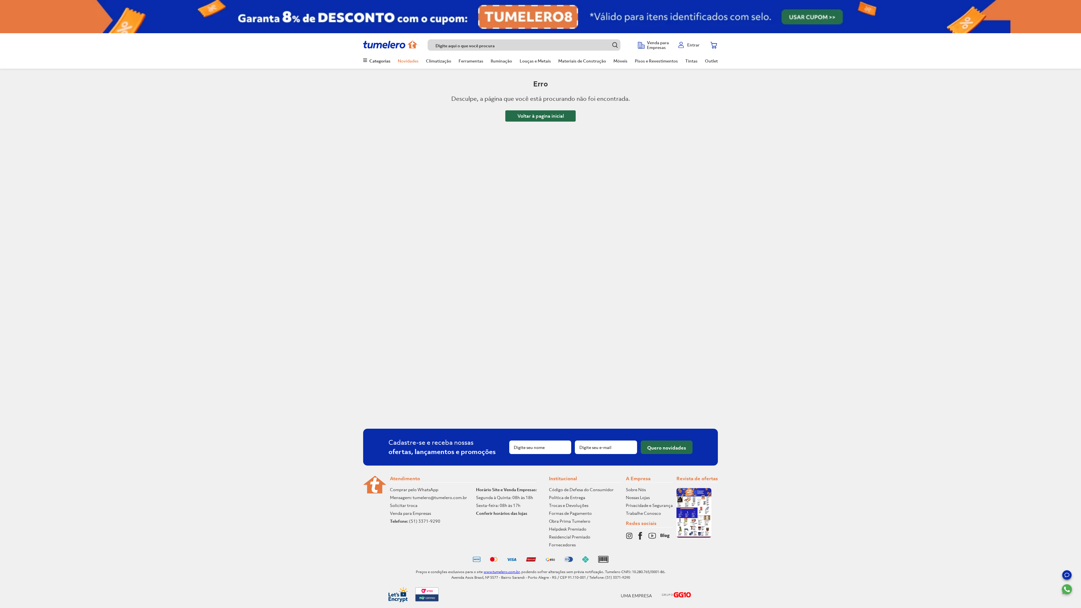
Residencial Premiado (569, 537)
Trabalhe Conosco (643, 513)
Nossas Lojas (638, 497)
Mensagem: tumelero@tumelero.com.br (428, 497)
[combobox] (530, 45)
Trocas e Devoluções (568, 505)
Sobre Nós (636, 489)
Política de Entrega (567, 497)
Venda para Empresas (410, 513)
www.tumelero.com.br (502, 571)
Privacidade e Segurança (649, 505)
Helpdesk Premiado (567, 529)
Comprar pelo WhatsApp (414, 489)
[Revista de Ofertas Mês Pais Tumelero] (693, 536)
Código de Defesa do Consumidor (581, 489)
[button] (1067, 576)
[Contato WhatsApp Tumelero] (1067, 589)
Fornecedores (562, 544)
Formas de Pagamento (570, 513)
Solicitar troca (403, 505)
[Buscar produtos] (615, 45)
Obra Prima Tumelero (569, 521)
